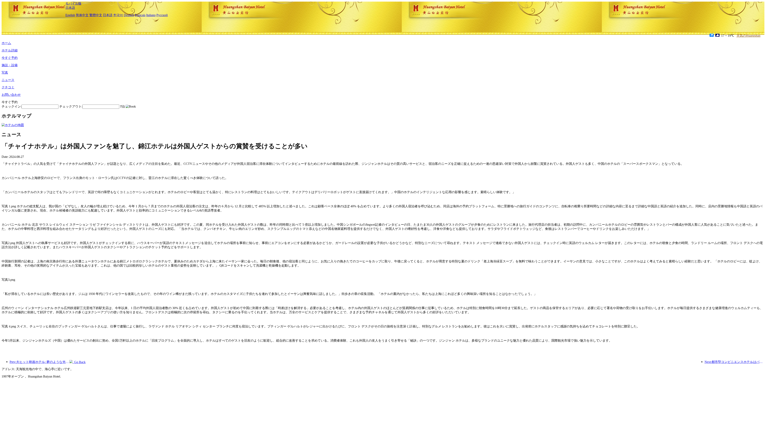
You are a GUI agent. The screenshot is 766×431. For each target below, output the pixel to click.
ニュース (8, 80)
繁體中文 (95, 15)
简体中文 (82, 15)
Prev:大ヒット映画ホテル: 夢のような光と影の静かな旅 (39, 362)
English (70, 15)
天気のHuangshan (748, 35)
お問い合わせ (11, 94)
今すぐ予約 (10, 57)
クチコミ (8, 87)
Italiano (151, 15)
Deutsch (129, 15)
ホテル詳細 (10, 50)
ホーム (6, 43)
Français (140, 15)
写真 (5, 72)
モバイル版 (73, 3)
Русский (162, 15)
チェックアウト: (70, 106)
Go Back (79, 362)
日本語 (70, 7)
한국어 (118, 15)
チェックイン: (12, 106)
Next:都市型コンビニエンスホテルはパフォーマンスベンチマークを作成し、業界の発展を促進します (734, 362)
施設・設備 (10, 65)
